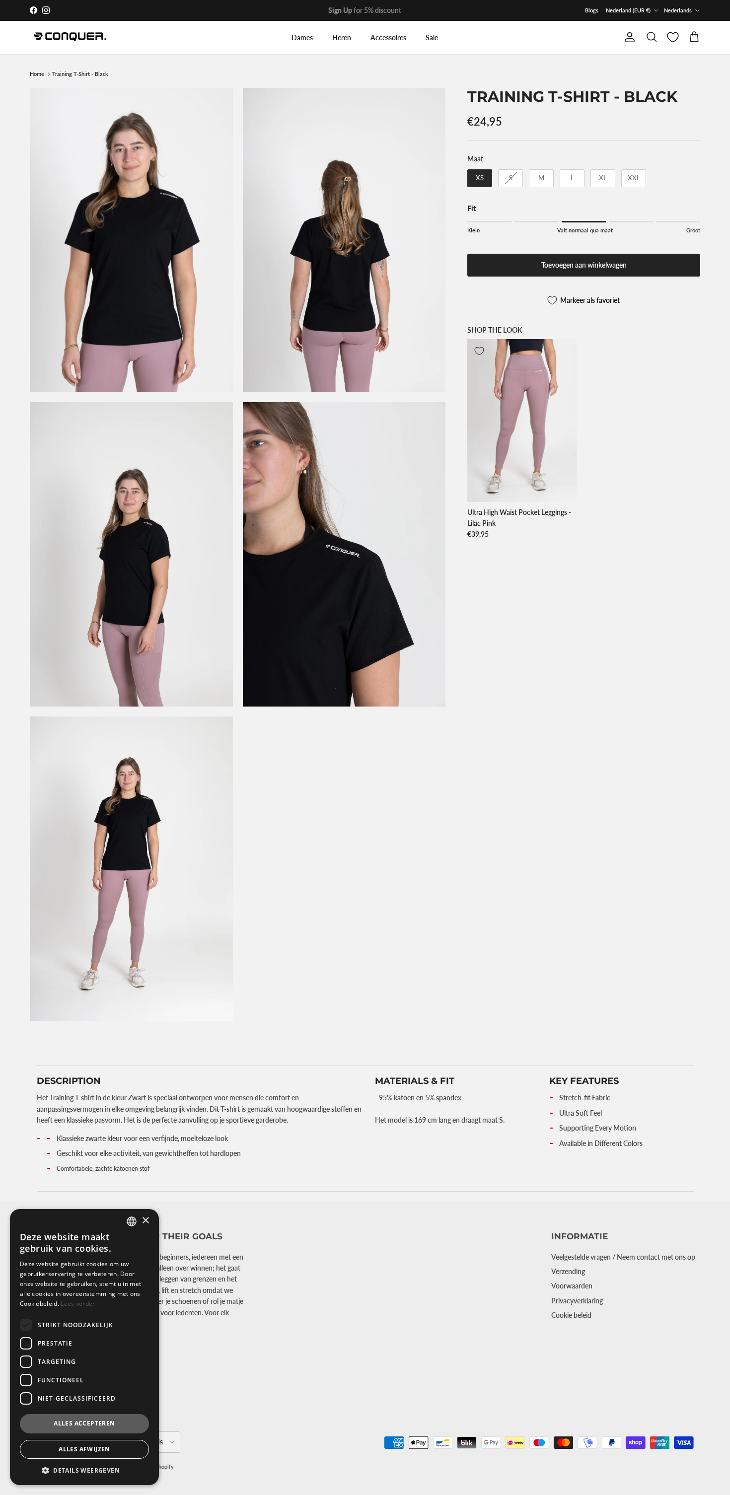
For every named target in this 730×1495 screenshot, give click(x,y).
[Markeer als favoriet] (479, 351)
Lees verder (78, 1303)
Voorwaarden (571, 1285)
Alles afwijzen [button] (84, 1449)
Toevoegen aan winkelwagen (584, 265)
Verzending (568, 1271)
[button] (84, 1470)
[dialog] (84, 1347)
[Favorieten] (672, 37)
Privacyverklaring (577, 1300)
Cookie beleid (571, 1315)
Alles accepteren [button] (84, 1423)
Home (37, 74)
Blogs (591, 10)
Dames (302, 37)
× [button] (145, 1220)
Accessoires (388, 37)
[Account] (628, 37)
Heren (341, 37)
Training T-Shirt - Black (80, 74)
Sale (432, 37)
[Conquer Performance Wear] (69, 37)
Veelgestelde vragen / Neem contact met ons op (623, 1257)
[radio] (479, 178)
